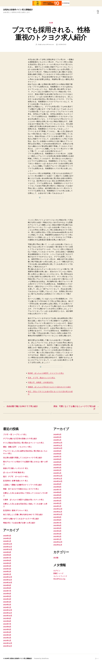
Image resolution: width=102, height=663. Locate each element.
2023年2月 (7, 638)
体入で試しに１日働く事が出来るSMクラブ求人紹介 (23, 514)
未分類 (51, 22)
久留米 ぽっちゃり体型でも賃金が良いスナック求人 (23, 500)
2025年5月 (7, 563)
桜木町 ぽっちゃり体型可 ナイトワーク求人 (46, 373)
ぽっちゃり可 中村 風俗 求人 (14, 472)
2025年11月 (7, 547)
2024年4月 (7, 599)
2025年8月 (7, 555)
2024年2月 (7, 605)
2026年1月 (7, 541)
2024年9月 (7, 585)
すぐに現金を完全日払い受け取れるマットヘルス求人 (23, 443)
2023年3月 (7, 635)
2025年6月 (7, 560)
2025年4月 (7, 566)
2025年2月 (7, 571)
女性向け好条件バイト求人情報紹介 (18, 10)
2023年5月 (7, 629)
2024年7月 (7, 591)
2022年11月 (7, 646)
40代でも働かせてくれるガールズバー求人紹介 (21, 519)
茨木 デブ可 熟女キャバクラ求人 (41, 378)
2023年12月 (7, 610)
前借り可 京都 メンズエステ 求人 (15, 468)
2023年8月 (7, 621)
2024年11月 (7, 580)
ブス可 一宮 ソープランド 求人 (15, 434)
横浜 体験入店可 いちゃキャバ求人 (17, 447)
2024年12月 (7, 577)
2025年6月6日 (62, 44)
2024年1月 (7, 607)
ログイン (56, 571)
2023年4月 (7, 632)
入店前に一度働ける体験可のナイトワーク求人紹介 (22, 485)
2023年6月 (7, 627)
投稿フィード (58, 573)
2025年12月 (7, 544)
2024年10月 (7, 582)
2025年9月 (7, 552)
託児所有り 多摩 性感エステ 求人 (15, 481)
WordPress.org (59, 579)
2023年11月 (7, 613)
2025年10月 (7, 549)
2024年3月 (7, 602)
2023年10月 (7, 616)
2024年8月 (7, 588)
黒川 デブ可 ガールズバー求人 (15, 476)
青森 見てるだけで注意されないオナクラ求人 (21, 489)
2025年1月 (7, 574)
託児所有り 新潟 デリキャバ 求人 (15, 510)
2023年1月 (7, 640)
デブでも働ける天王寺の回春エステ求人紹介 (20, 438)
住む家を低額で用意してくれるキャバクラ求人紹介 (22, 457)
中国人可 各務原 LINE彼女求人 (40, 382)
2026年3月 (7, 536)
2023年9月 (7, 618)
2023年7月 (7, 624)
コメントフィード (60, 576)
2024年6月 (7, 593)
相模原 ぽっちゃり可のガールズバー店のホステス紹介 (49, 387)
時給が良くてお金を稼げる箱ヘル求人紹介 (19, 523)
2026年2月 (7, 538)
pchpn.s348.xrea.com (48, 44)
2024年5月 (7, 596)
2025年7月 (7, 558)
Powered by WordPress (41, 658)
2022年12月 (7, 643)
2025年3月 (7, 569)
